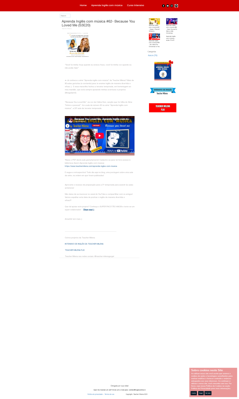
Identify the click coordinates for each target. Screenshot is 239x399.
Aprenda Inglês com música (106, 5)
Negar (201, 393)
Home (83, 5)
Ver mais (207, 393)
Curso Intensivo (135, 5)
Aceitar (194, 393)
